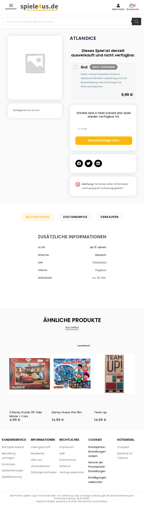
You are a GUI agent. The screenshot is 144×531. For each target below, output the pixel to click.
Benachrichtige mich (103, 140)
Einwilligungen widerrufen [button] (97, 480)
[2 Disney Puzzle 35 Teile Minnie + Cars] (29, 374)
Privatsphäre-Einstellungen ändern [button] (97, 451)
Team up (100, 412)
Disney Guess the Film (67, 412)
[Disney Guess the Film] (72, 374)
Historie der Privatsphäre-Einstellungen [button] (97, 467)
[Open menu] (11, 5)
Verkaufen (109, 217)
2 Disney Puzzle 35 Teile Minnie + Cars (25, 414)
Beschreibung (38, 217)
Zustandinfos (75, 217)
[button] (79, 163)
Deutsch (100, 255)
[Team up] (114, 374)
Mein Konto (118, 9)
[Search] (136, 21)
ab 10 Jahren (98, 247)
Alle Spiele (33, 110)
